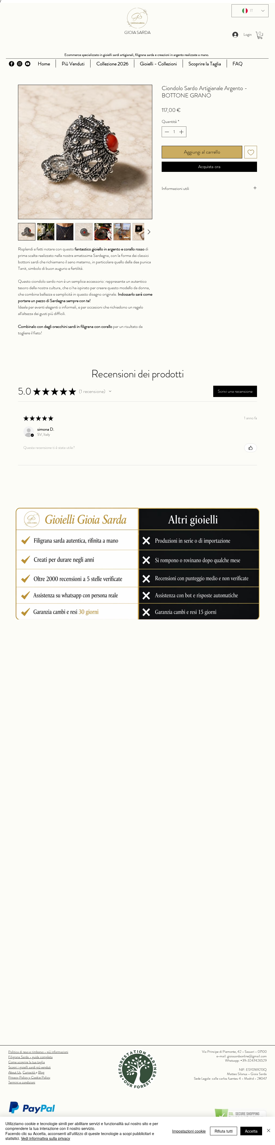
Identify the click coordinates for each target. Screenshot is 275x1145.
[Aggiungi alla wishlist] (250, 152)
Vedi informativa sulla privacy (45, 1138)
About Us (14, 1072)
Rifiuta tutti (224, 1131)
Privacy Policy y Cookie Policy (29, 1077)
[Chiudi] (268, 1131)
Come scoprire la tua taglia (26, 1062)
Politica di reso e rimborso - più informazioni (38, 1051)
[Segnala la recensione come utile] (250, 448)
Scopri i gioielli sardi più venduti (29, 1067)
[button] (260, 35)
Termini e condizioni (21, 1082)
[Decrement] (166, 132)
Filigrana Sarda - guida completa (30, 1056)
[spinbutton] (174, 132)
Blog (41, 1072)
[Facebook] (11, 63)
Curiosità (29, 1072)
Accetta (251, 1131)
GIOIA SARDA (137, 32)
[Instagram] (19, 63)
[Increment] (182, 132)
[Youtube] (27, 63)
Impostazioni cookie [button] (189, 1131)
